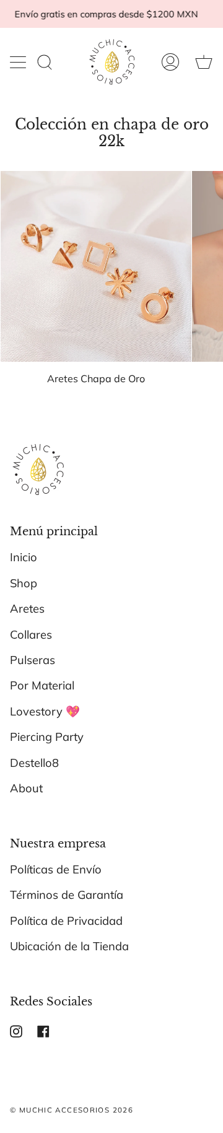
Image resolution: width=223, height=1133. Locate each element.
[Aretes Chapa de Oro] (96, 266)
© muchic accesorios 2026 (71, 1109)
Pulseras (32, 660)
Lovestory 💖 (45, 711)
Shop (23, 583)
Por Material (42, 685)
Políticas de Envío (56, 869)
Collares (31, 635)
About (26, 788)
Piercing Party (47, 737)
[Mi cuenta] (170, 62)
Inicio (23, 557)
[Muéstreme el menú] (19, 62)
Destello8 (34, 763)
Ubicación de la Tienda (69, 946)
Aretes (27, 608)
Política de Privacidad (66, 921)
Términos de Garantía (66, 895)
